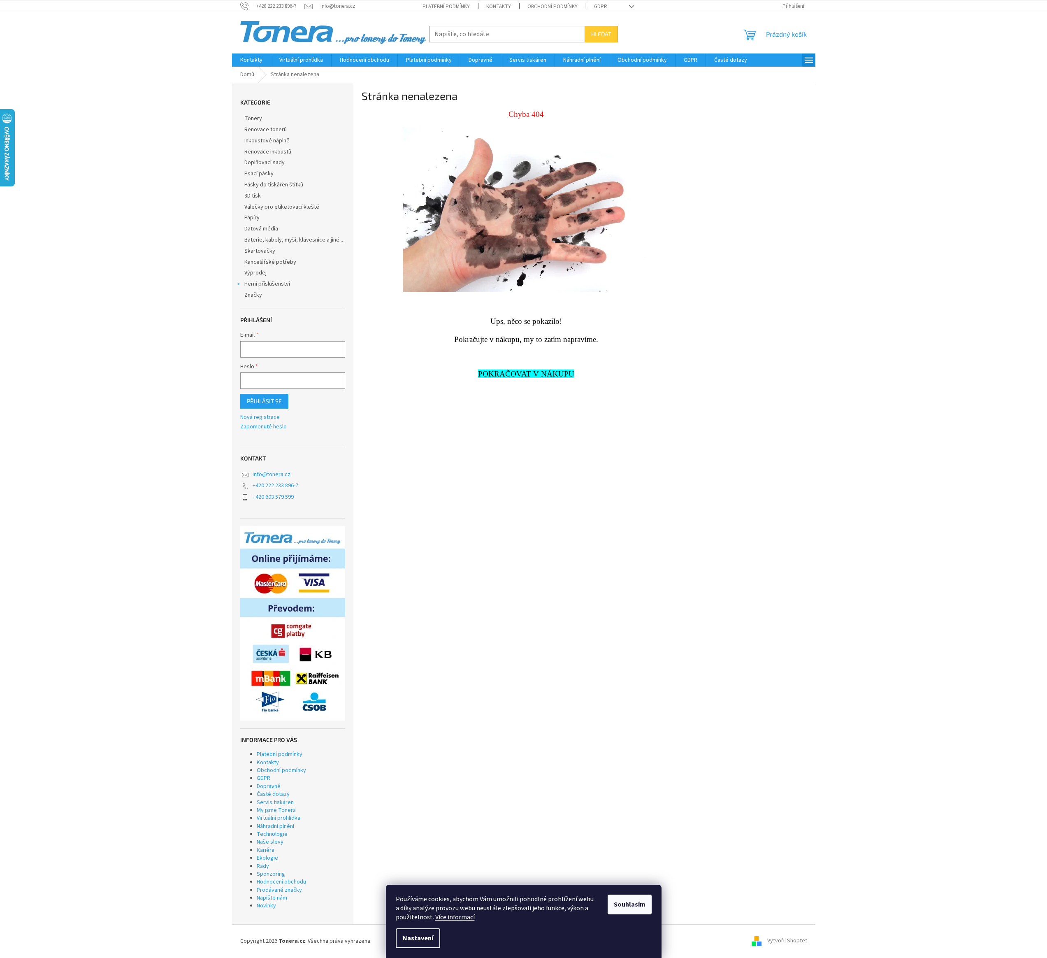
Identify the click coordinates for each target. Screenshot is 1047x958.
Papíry (252, 218)
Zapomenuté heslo (263, 427)
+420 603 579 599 (273, 497)
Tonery (253, 118)
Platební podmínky (446, 6)
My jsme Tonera (276, 810)
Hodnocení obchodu (281, 882)
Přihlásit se (264, 401)
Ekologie (267, 858)
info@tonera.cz (271, 474)
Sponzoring (271, 874)
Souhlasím (629, 904)
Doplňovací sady (264, 162)
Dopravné (269, 786)
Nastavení (418, 938)
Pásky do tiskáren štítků (273, 185)
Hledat (601, 33)
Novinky (266, 906)
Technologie (272, 834)
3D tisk (252, 196)
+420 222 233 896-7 (275, 485)
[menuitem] (251, 60)
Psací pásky (259, 174)
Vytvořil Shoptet (787, 941)
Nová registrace (260, 417)
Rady (263, 866)
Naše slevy (270, 842)
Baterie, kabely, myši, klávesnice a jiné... (293, 240)
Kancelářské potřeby (270, 262)
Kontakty (498, 6)
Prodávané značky (279, 890)
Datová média (261, 229)
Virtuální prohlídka (278, 818)
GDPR (600, 6)
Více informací (455, 917)
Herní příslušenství (267, 284)
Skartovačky (259, 251)
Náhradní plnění (275, 826)
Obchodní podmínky (552, 6)
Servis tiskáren (275, 802)
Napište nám (272, 898)
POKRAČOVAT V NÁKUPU (526, 374)
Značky (253, 295)
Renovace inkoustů (267, 152)
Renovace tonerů (265, 130)
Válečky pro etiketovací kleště (281, 207)
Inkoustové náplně (267, 141)
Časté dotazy (273, 794)
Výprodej (255, 273)
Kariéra (265, 850)
